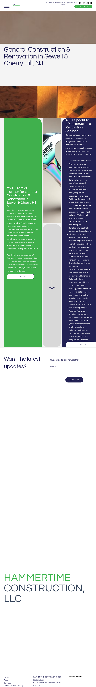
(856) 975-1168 (72, 3)
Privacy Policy (38, 680)
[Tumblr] (90, 3)
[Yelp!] (80, 3)
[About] (30, 680)
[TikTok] (87, 3)
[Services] (30, 683)
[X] (79, 3)
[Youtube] (91, 3)
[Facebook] (83, 3)
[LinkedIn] (84, 3)
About (6, 680)
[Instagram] (82, 3)
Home (6, 677)
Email (53, 367)
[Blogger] (88, 3)
